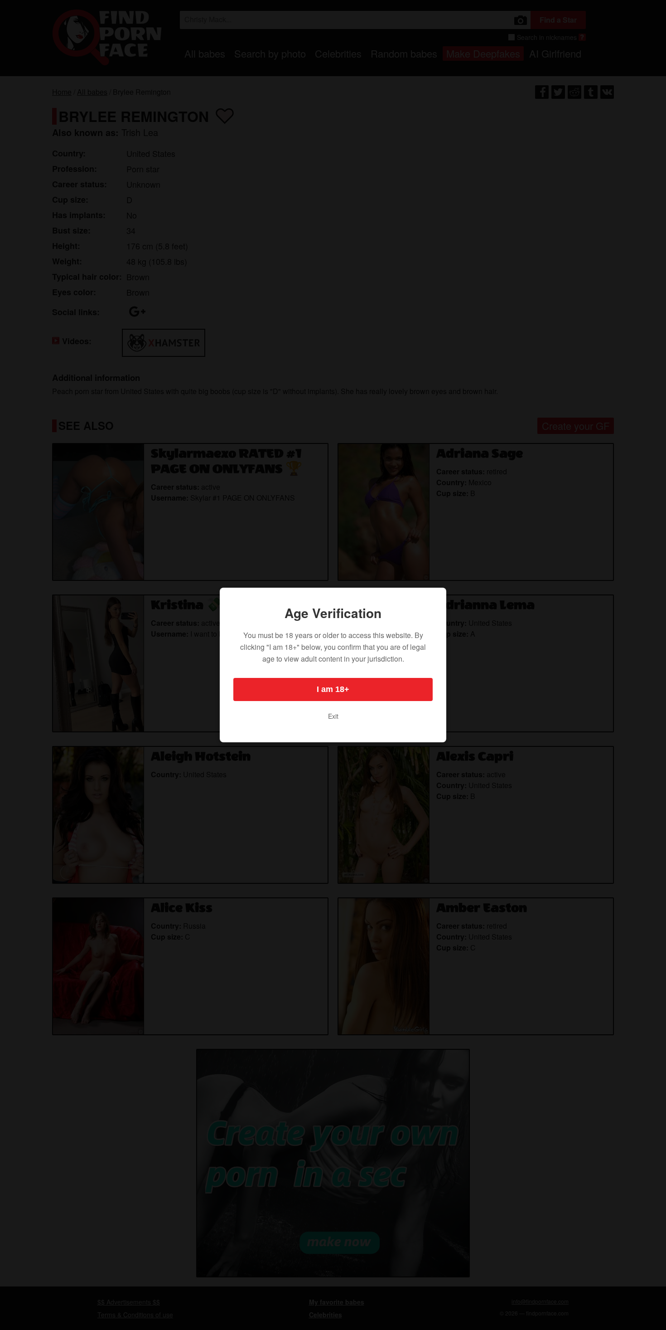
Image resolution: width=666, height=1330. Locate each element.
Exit (333, 716)
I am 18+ (333, 689)
